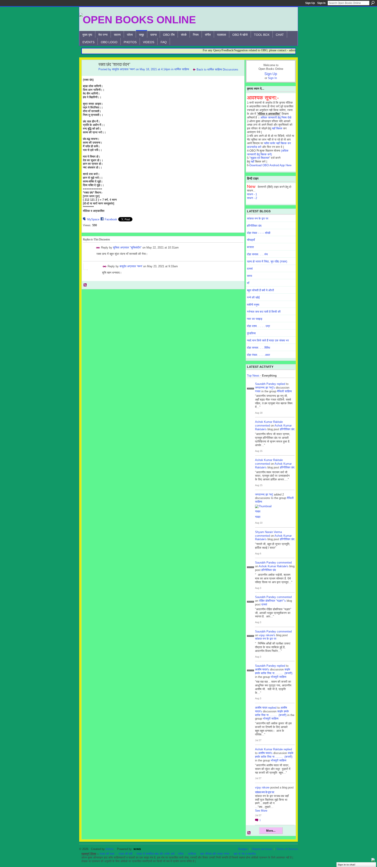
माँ (248, 283)
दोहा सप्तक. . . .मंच (257, 254)
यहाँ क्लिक (277, 128)
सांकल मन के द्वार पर (257, 218)
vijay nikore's (267, 635)
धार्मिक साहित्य (181, 69)
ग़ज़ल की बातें (125, 853)
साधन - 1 (252, 194)
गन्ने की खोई (253, 297)
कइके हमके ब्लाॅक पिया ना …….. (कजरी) (273, 671)
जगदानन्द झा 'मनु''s (265, 387)
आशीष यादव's (262, 669)
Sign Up (310, 3)
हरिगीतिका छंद (254, 225)
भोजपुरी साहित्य (278, 677)
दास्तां (250, 268)
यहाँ (252, 161)
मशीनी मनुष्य (253, 304)
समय (249, 276)
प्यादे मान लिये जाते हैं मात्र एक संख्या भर (268, 340)
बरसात (250, 247)
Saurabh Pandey (265, 384)
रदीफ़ (181, 853)
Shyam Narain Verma (268, 532)
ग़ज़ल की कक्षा (107, 853)
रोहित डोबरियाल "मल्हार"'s (272, 600)
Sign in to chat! (346, 864)
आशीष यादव (261, 707)
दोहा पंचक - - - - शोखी (258, 233)
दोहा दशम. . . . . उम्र (258, 326)
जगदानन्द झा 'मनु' (264, 494)
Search (373, 3)
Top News (253, 375)
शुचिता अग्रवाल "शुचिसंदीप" (127, 247)
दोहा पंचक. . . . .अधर (258, 354)
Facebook (111, 219)
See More (261, 810)
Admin (109, 849)
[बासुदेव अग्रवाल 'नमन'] (89, 73)
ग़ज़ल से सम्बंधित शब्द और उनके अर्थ (156, 853)
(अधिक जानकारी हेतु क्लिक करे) (267, 152)
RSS (85, 285)
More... (271, 830)
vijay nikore (262, 787)
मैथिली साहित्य (284, 391)
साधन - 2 (252, 198)
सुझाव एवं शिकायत (259, 157)
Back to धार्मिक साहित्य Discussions (217, 69)
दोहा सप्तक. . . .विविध (258, 347)
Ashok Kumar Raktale (269, 421)
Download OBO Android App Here (270, 165)
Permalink (98, 248)
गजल (257, 391)
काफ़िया (192, 853)
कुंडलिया (251, 333)
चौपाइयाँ (251, 240)
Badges (243, 849)
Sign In (321, 3)
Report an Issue (262, 849)
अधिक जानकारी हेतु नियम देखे (275, 117)
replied (281, 384)
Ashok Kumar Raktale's (273, 566)
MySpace (93, 219)
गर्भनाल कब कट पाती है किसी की (264, 311)
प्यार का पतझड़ (254, 318)
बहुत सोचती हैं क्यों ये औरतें (260, 290)
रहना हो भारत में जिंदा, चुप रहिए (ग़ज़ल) (267, 261)
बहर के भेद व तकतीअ (245, 853)
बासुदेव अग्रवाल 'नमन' (123, 69)
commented (262, 425)
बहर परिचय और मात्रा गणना (214, 853)
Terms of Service (287, 849)
